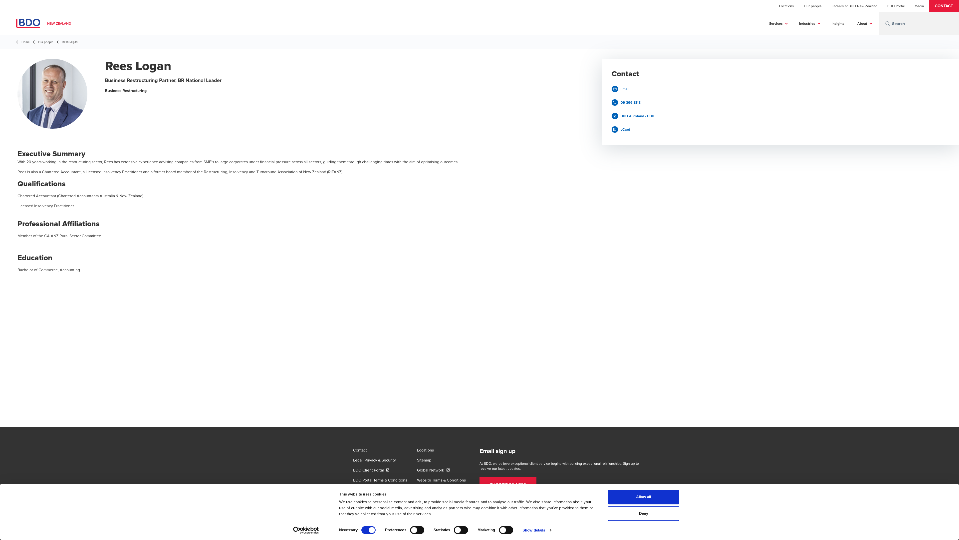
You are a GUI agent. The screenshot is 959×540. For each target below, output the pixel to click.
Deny (643, 513)
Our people (813, 6)
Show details (533, 530)
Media (919, 6)
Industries (807, 23)
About (862, 23)
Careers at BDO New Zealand (854, 6)
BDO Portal (896, 6)
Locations (786, 6)
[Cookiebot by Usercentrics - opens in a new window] (306, 530)
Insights (838, 23)
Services (776, 23)
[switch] (417, 530)
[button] (944, 6)
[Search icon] (887, 23)
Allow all (643, 497)
